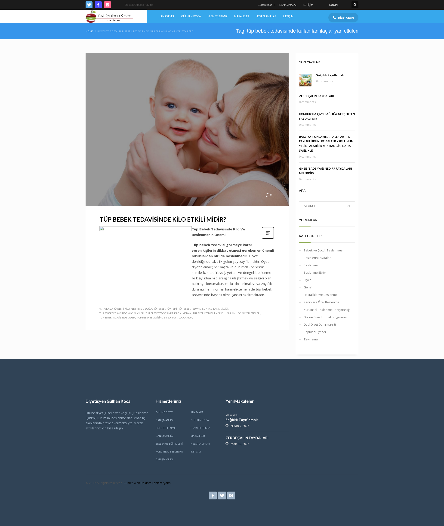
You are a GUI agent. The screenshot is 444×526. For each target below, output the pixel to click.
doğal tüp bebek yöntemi (161, 308)
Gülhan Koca (265, 4)
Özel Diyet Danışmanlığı (320, 324)
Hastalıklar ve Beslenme (321, 295)
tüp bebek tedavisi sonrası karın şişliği (203, 308)
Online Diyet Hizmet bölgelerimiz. (327, 317)
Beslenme (311, 265)
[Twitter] (89, 4)
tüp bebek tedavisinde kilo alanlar (121, 313)
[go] (349, 206)
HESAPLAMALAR (287, 4)
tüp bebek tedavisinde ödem (117, 317)
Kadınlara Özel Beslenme (321, 302)
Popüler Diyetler (315, 332)
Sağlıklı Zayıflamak (330, 75)
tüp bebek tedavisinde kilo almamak (168, 313)
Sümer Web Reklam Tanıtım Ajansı (147, 483)
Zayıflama (311, 339)
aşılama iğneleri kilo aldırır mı (123, 308)
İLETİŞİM (308, 4)
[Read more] (268, 238)
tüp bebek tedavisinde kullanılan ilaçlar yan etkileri (226, 313)
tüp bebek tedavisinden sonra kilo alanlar (164, 317)
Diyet (307, 280)
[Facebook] (98, 4)
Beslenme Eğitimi (315, 272)
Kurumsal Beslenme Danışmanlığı (327, 310)
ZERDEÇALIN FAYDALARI (316, 96)
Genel (308, 287)
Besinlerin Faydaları (317, 258)
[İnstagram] (107, 4)
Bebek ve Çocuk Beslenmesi (323, 250)
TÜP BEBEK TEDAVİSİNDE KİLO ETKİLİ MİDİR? (162, 219)
